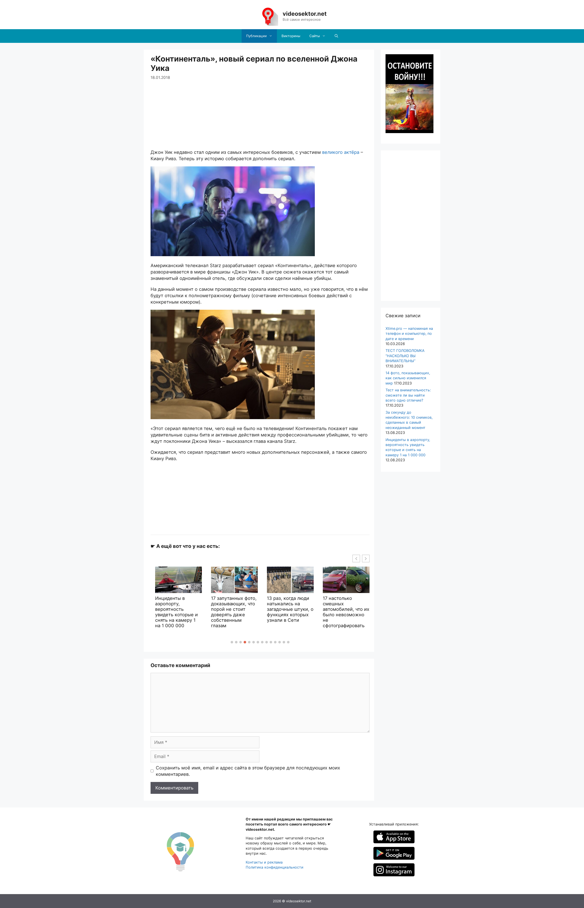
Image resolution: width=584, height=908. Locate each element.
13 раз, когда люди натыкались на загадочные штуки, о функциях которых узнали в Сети (234, 609)
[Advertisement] (260, 112)
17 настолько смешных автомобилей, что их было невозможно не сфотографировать (290, 612)
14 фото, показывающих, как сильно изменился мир (408, 378)
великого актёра (340, 152)
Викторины (291, 36)
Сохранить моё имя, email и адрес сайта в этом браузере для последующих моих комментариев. (248, 771)
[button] (232, 642)
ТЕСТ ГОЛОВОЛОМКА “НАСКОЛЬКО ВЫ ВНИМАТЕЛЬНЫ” (405, 355)
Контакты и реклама (264, 862)
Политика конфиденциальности (274, 867)
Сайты (314, 36)
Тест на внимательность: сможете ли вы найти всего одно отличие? (408, 395)
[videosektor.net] (268, 16)
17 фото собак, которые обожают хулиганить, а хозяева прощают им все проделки (343, 618)
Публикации (256, 36)
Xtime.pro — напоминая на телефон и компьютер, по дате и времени (409, 333)
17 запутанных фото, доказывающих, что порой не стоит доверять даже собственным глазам (178, 612)
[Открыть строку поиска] (336, 36)
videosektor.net (305, 13)
